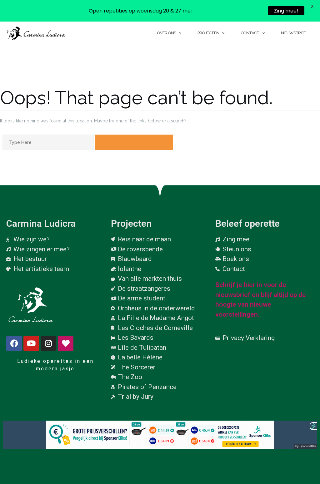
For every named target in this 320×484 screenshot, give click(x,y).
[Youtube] (31, 343)
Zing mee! (286, 10)
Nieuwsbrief (293, 33)
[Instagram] (48, 343)
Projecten (208, 33)
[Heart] (65, 343)
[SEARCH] (134, 142)
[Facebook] (14, 343)
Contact (250, 33)
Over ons (166, 33)
